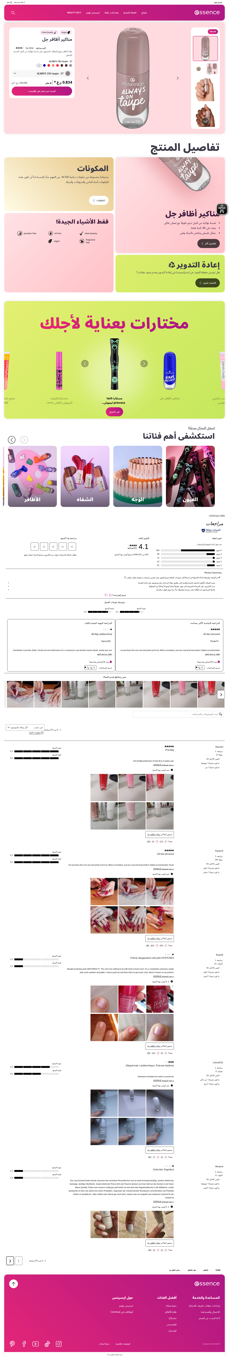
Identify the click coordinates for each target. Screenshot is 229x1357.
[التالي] (85, 363)
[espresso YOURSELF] (61, 65)
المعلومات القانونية (123, 1344)
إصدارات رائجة (111, 12)
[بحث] (13, 12)
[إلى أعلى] (13, 1283)
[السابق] (144, 363)
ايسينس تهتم (93, 12)
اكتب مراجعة (41, 48)
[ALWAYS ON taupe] (70, 65)
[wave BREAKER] (44, 65)
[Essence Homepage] (207, 12)
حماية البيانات (104, 1344)
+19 (39, 65)
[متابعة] (11, 440)
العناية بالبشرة (129, 12)
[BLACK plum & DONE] (66, 65)
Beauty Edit (74, 12)
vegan (64, 32)
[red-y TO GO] (48, 65)
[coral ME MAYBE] (53, 65)
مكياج (144, 12)
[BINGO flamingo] (57, 65)
